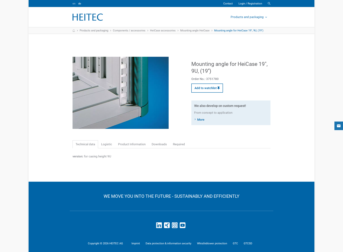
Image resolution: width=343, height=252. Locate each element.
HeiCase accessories (163, 30)
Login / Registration (250, 3)
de (79, 3)
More (200, 119)
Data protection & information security (168, 243)
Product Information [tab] (132, 144)
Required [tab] (179, 144)
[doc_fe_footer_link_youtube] (183, 226)
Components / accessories (129, 30)
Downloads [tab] (159, 144)
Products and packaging (247, 17)
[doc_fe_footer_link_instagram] (175, 226)
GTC (235, 243)
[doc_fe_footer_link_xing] (167, 226)
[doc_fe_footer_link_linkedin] (159, 226)
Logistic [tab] (106, 144)
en (74, 3)
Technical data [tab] (85, 144)
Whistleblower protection (212, 243)
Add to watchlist (206, 88)
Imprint (135, 243)
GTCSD (248, 243)
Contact (228, 3)
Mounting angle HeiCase (195, 30)
